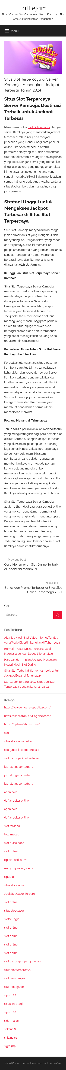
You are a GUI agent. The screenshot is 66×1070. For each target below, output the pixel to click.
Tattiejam (33, 8)
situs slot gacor (14, 910)
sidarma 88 (11, 1020)
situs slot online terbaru (19, 741)
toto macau (11, 834)
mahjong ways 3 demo (19, 868)
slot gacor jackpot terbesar (21, 749)
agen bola (10, 792)
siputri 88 (10, 995)
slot (6, 733)
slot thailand (12, 826)
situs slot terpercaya (17, 970)
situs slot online (14, 885)
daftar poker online (16, 800)
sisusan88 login (14, 1003)
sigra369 (9, 1046)
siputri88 (9, 876)
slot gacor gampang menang (23, 961)
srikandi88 (10, 1029)
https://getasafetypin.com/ (22, 724)
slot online (10, 851)
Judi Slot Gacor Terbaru (19, 893)
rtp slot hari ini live (15, 860)
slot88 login (11, 919)
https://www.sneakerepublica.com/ (27, 707)
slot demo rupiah (15, 978)
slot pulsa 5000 (14, 843)
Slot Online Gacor (39, 127)
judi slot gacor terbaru (18, 766)
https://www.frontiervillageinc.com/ (27, 716)
